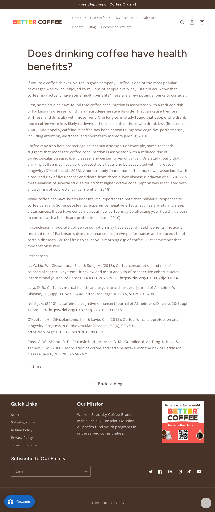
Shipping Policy (23, 422)
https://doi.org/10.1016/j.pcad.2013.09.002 (65, 332)
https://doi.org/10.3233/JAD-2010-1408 (119, 293)
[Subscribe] (85, 471)
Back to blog (110, 383)
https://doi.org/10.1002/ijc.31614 (149, 277)
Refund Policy (22, 430)
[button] (78, 17)
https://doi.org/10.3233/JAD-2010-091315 (85, 309)
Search (16, 414)
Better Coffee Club (112, 503)
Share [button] (37, 366)
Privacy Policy (22, 437)
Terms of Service (24, 445)
